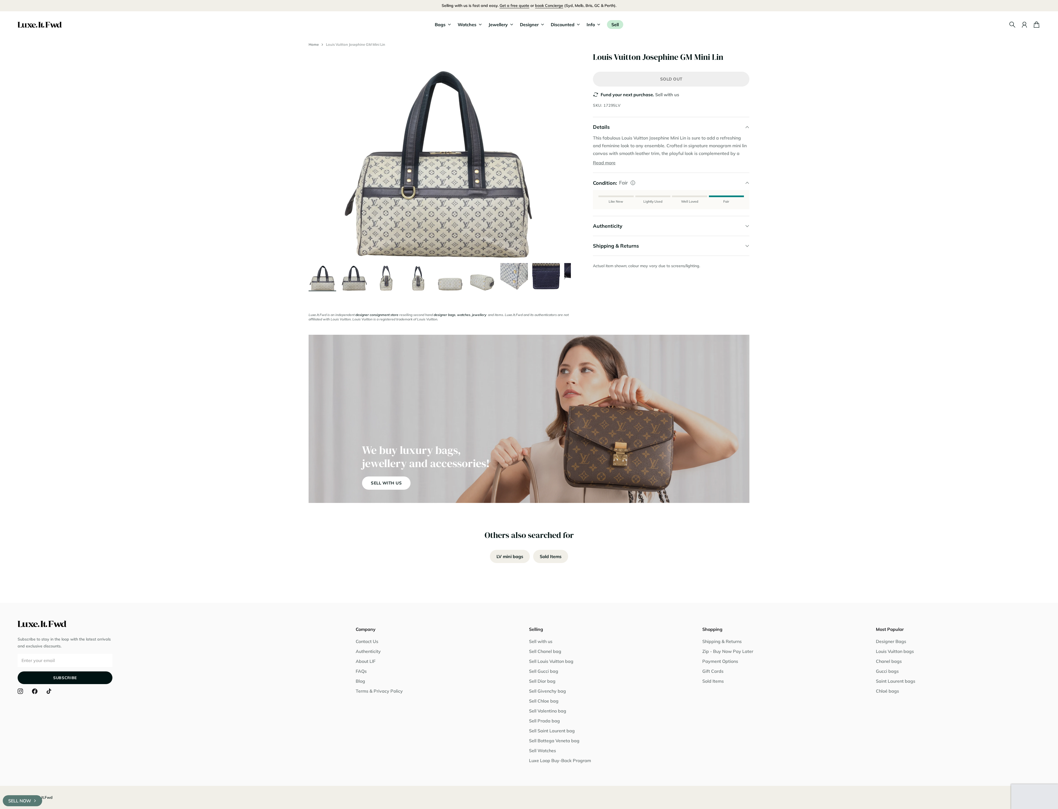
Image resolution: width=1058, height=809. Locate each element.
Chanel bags (889, 661)
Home (314, 44)
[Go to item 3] (386, 277)
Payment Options (720, 661)
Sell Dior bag (542, 681)
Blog (360, 681)
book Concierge (549, 5)
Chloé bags (887, 691)
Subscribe (65, 677)
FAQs (361, 671)
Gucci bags (887, 671)
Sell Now (19, 800)
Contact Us (367, 641)
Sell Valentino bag (547, 711)
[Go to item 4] (418, 277)
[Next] (565, 276)
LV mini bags (509, 556)
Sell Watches (542, 750)
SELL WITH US (386, 483)
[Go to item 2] (354, 277)
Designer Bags (891, 641)
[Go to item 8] (546, 277)
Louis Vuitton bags (895, 651)
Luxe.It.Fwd (42, 797)
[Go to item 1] (322, 277)
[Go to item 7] (514, 277)
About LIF (366, 661)
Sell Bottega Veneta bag (554, 740)
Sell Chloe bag (543, 701)
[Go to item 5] (450, 277)
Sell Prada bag (544, 721)
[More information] (633, 183)
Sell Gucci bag (543, 671)
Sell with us (667, 94)
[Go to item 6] (482, 277)
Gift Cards (713, 671)
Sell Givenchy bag (547, 691)
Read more (604, 162)
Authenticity (368, 651)
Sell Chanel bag (545, 651)
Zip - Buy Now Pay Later (727, 651)
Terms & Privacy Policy (379, 691)
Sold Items (551, 556)
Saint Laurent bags (895, 681)
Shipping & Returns (722, 641)
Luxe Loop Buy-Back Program (560, 760)
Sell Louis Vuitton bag (551, 661)
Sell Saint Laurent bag (552, 730)
